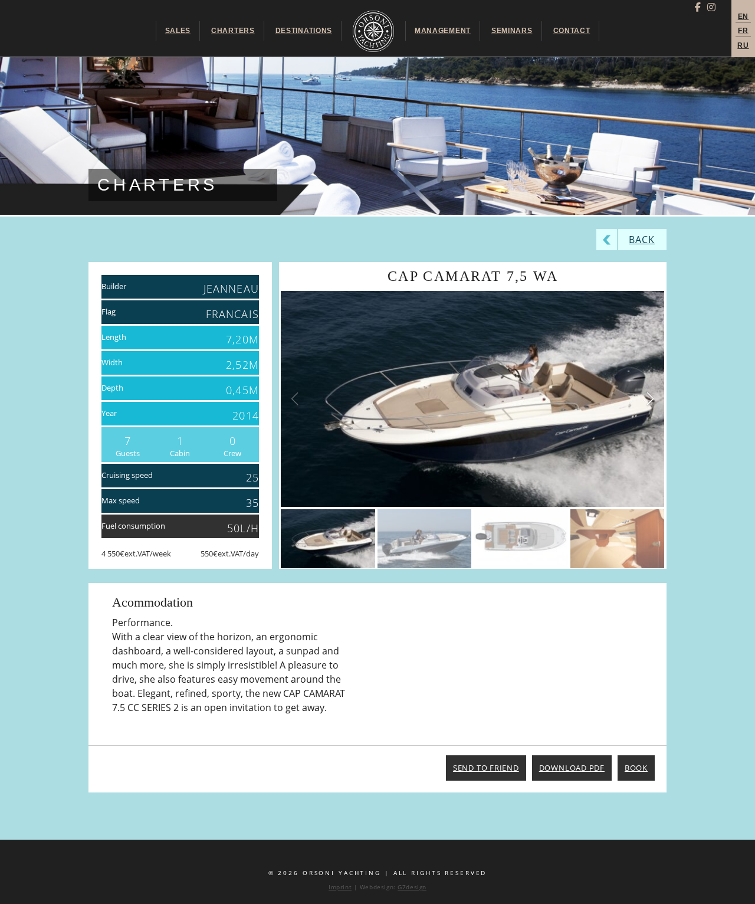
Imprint (340, 887)
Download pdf (572, 767)
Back (642, 239)
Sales (178, 30)
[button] (650, 399)
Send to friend (486, 767)
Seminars (512, 30)
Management (443, 30)
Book (636, 767)
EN (743, 16)
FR (743, 30)
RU (743, 45)
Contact (571, 30)
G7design (412, 887)
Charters (233, 30)
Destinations (303, 30)
